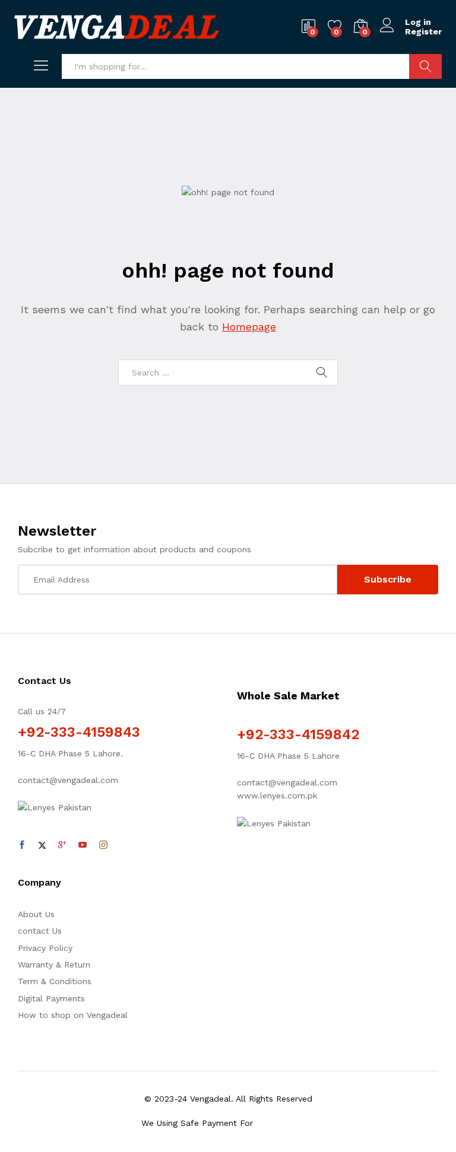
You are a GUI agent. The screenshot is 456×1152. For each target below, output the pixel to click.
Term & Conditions (54, 981)
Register (423, 31)
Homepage (249, 326)
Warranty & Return (54, 964)
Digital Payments (51, 998)
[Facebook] (22, 845)
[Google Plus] (62, 845)
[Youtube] (82, 845)
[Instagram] (103, 845)
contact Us (40, 930)
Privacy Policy (45, 948)
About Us (36, 914)
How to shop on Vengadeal (73, 1015)
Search (425, 66)
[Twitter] (42, 845)
